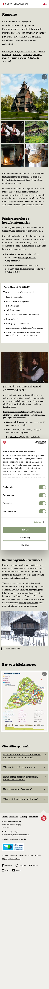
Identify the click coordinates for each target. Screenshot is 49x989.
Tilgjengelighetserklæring (11, 859)
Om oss (5, 816)
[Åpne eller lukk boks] (45, 755)
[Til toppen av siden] (46, 960)
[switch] (42, 495)
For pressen (13, 816)
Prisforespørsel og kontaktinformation (19, 52)
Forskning (23, 816)
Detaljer (37, 522)
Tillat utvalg (24, 537)
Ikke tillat (25, 545)
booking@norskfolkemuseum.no (20, 269)
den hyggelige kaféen (28, 603)
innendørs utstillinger (12, 596)
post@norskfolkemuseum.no (19, 834)
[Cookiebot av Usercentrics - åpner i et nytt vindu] (35, 442)
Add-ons (17, 55)
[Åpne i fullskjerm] (44, 77)
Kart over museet (18, 58)
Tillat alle (25, 530)
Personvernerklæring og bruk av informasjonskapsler (21, 855)
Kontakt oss (33, 816)
